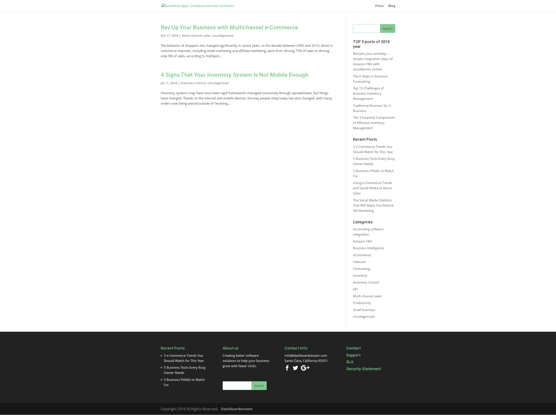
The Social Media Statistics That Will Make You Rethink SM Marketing (373, 205)
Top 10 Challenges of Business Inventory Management (368, 93)
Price (379, 6)
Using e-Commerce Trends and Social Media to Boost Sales (372, 188)
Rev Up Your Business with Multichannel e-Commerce (229, 27)
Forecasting (361, 268)
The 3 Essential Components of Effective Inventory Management (374, 122)
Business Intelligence (368, 248)
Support (353, 355)
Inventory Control (193, 83)
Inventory (360, 275)
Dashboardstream (237, 409)
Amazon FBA (362, 241)
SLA (349, 362)
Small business (364, 310)
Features (359, 261)
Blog (391, 6)
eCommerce (362, 255)
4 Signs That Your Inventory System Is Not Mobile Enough (234, 75)
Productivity (362, 303)
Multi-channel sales (196, 35)
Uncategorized (222, 35)
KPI (355, 289)
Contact (353, 348)
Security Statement (363, 368)
